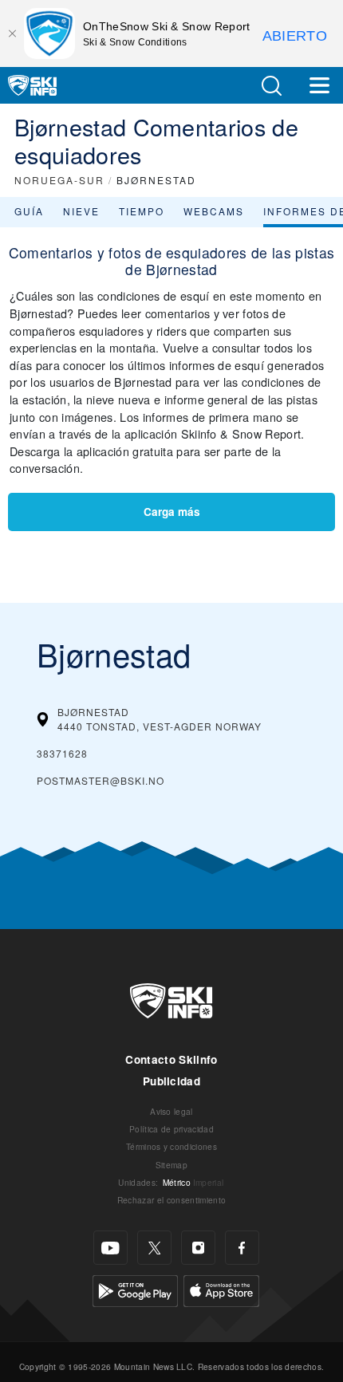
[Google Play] (135, 1289)
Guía (29, 211)
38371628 (62, 753)
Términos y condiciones (171, 1146)
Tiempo (141, 211)
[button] (271, 85)
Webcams (213, 211)
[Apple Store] (221, 1289)
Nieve (81, 211)
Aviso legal (171, 1111)
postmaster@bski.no (100, 780)
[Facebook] (242, 1247)
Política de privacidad (171, 1129)
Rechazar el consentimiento (171, 1200)
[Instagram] (198, 1247)
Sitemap (171, 1165)
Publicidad (171, 1081)
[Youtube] (110, 1247)
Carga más (172, 511)
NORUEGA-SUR (59, 180)
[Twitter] (154, 1247)
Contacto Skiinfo (171, 1059)
